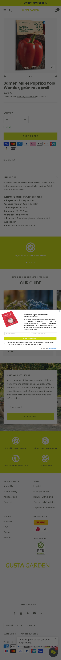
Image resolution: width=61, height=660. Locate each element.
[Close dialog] (59, 311)
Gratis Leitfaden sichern (30, 338)
